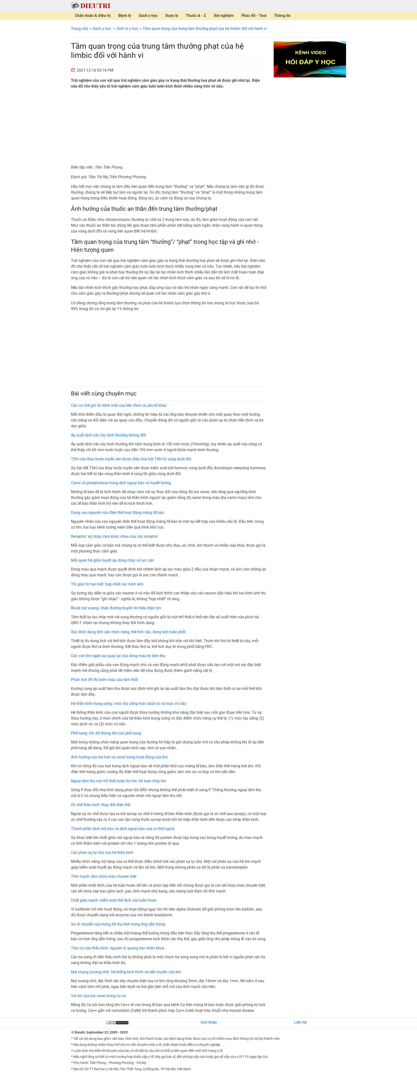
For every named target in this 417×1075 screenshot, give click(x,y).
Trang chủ (79, 28)
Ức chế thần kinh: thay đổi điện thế (100, 805)
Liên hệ (300, 1022)
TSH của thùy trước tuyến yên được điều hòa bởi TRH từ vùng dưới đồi (131, 459)
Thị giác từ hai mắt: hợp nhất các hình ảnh (107, 584)
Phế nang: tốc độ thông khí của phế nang (106, 733)
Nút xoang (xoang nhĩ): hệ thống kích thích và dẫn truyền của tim (126, 972)
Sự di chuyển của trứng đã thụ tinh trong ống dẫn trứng (118, 924)
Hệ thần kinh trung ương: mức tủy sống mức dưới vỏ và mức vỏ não (128, 703)
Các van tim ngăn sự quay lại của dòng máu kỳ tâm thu (118, 655)
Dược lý (171, 15)
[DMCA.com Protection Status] (117, 1022)
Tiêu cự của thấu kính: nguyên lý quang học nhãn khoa (117, 948)
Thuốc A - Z (196, 15)
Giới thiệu (209, 1022)
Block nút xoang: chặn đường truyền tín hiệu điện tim (116, 608)
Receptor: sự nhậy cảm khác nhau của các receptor (114, 536)
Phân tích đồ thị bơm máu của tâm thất (104, 679)
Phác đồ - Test (253, 15)
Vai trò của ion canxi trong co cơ (98, 995)
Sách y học (148, 15)
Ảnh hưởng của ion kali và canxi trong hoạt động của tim (119, 757)
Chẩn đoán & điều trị (93, 15)
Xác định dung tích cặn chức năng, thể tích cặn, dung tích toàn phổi (128, 632)
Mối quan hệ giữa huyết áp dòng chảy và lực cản (112, 560)
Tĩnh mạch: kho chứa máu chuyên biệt (103, 876)
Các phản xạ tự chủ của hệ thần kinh (102, 852)
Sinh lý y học (127, 28)
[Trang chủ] (90, 5)
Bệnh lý (124, 15)
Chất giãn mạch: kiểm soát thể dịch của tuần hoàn (114, 900)
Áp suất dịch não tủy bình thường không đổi (108, 435)
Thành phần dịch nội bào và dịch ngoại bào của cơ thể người (122, 828)
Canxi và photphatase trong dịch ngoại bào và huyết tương (121, 483)
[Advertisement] (168, 127)
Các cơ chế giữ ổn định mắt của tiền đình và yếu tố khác (119, 405)
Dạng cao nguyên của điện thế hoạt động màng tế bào (117, 512)
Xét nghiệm (224, 15)
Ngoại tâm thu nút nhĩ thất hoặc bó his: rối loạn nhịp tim (118, 781)
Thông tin (282, 15)
